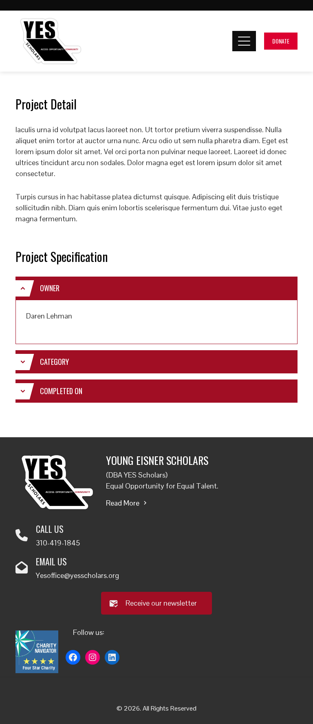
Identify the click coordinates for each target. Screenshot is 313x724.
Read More (122, 503)
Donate (280, 41)
